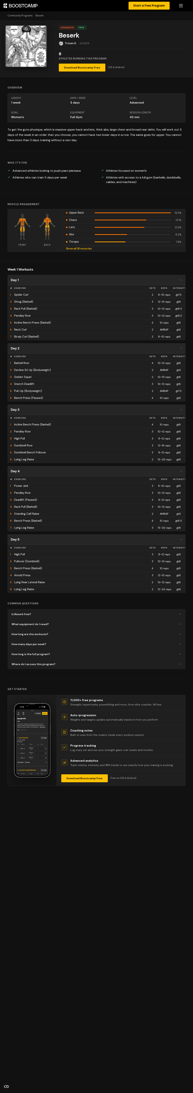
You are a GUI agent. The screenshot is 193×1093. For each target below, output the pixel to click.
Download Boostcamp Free (82, 67)
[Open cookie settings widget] (6, 1086)
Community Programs (20, 15)
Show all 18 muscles (79, 248)
